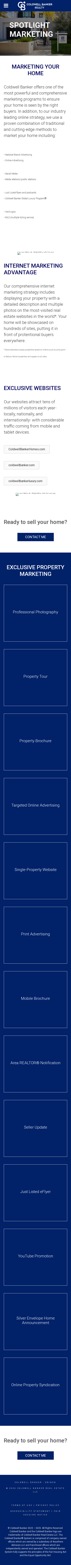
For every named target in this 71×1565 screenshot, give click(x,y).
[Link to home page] (35, 5)
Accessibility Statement (30, 1511)
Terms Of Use (21, 1505)
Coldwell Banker (28, 1482)
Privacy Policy (48, 1505)
